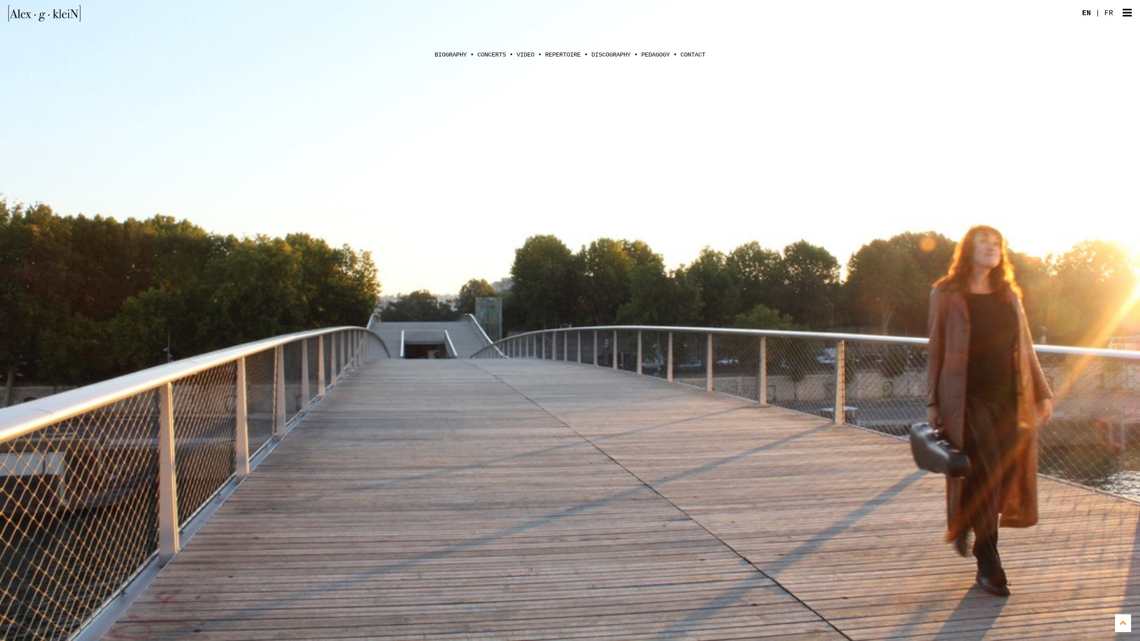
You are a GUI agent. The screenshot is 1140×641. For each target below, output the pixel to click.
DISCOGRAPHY (611, 54)
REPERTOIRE (563, 54)
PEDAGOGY (655, 54)
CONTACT (692, 54)
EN (1086, 13)
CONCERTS (491, 54)
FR (1108, 13)
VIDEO (525, 54)
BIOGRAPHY (451, 54)
